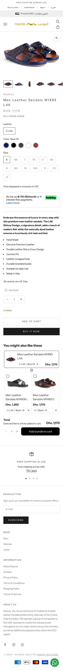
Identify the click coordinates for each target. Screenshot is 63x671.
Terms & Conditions (14, 583)
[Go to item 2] (19, 84)
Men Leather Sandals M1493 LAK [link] (35, 356)
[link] (11, 359)
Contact (7, 571)
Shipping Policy (11, 588)
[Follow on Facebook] (5, 644)
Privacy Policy (10, 577)
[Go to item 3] (29, 84)
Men (5, 538)
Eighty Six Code (47, 654)
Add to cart (31, 321)
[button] (6, 431)
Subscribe (16, 520)
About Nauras (10, 566)
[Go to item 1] (8, 84)
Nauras (8, 94)
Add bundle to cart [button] (40, 431)
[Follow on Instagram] (13, 644)
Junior (6, 549)
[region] (31, 462)
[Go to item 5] (51, 84)
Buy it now (31, 331)
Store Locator (13, 7)
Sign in (42, 7)
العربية (53, 7)
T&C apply (31, 470)
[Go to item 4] (40, 84)
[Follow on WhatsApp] (22, 644)
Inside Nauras (29, 7)
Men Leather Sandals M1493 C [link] (43, 397)
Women (7, 544)
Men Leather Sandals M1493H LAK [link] (16, 397)
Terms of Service (12, 594)
